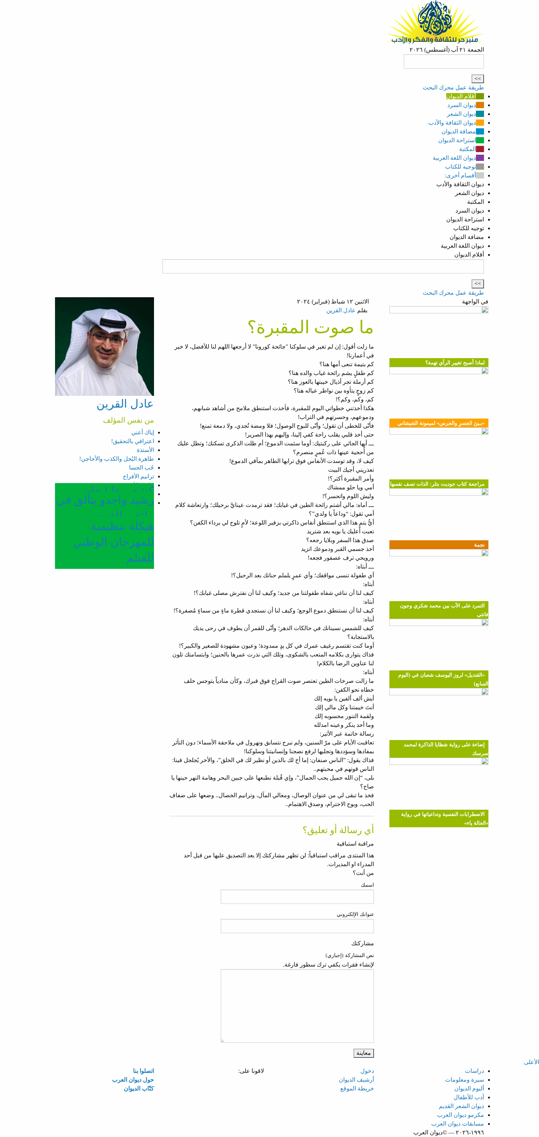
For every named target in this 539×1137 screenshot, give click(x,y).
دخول (367, 1071)
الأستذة (145, 450)
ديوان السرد (461, 105)
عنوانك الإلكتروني (355, 914)
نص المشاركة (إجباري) (350, 955)
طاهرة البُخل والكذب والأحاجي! (116, 459)
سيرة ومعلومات (464, 1080)
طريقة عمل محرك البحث (453, 87)
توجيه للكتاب (460, 166)
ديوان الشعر (461, 114)
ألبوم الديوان (469, 1088)
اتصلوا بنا (143, 1071)
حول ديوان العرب (133, 1080)
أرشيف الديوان (356, 1080)
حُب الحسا (141, 467)
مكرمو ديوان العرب (460, 1115)
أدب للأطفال (469, 1097)
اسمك (367, 885)
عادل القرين (341, 310)
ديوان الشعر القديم (461, 1106)
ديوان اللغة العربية (454, 158)
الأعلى (531, 1062)
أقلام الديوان (461, 96)
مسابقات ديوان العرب (457, 1124)
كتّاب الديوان (139, 1088)
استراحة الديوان (457, 140)
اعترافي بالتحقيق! (132, 441)
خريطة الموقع (357, 1088)
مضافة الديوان (458, 131)
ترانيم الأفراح (138, 476)
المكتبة (467, 149)
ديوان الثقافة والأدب (452, 122)
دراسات (474, 1071)
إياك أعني (142, 432)
